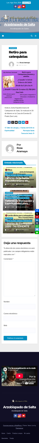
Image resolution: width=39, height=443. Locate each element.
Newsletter (5, 438)
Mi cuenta (27, 433)
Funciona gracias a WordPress (12, 425)
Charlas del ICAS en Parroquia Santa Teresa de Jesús (27, 130)
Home (3, 433)
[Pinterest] (37, 216)
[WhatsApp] (37, 226)
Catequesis (12, 48)
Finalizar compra (17, 433)
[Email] (37, 229)
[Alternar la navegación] (35, 36)
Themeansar (19, 428)
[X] (37, 213)
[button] (31, 36)
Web (5, 325)
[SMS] (37, 232)
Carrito (9, 433)
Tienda (12, 438)
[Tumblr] (37, 223)
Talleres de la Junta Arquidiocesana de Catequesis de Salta (17, 181)
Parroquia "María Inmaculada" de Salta (17, 198)
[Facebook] (37, 210)
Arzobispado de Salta (19, 24)
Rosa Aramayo (25, 63)
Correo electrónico (10, 313)
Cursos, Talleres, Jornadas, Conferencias (19, 175)
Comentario (8, 259)
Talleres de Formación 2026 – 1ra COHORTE (18, 225)
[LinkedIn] (37, 220)
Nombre (7, 302)
